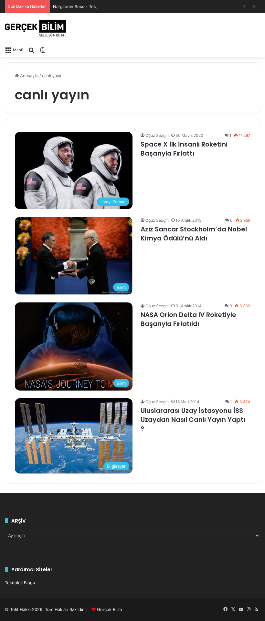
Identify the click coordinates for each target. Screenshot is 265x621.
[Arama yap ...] (31, 50)
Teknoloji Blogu (20, 582)
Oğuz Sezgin (157, 135)
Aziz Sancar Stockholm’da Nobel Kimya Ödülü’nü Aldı (194, 234)
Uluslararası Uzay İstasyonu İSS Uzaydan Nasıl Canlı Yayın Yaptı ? (193, 419)
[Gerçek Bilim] (35, 28)
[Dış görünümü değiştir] (42, 50)
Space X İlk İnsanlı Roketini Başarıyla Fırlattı (184, 149)
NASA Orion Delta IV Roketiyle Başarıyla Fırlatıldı (188, 319)
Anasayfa (28, 75)
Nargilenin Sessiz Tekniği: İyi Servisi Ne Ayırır (98, 6)
